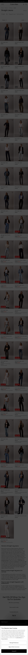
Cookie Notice (18, 637)
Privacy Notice (4, 638)
